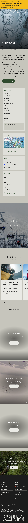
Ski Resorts (8, 49)
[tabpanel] (11, 282)
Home (3, 49)
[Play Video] (14, 220)
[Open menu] (25, 12)
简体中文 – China (21, 486)
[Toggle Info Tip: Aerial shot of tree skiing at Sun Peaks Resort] (2, 46)
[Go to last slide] (5, 303)
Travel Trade (17, 480)
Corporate (17, 484)
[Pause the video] (27, 402)
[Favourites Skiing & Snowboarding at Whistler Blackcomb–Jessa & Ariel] (20, 265)
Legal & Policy (4, 486)
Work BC (3, 494)
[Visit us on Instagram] (5, 505)
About (2, 484)
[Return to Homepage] (14, 11)
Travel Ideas (17, 492)
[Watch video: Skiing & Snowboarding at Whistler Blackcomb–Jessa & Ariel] (19, 297)
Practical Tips (18, 494)
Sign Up (14, 467)
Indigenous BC (4, 499)
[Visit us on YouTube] (2, 505)
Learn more (9, 7)
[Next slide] (24, 303)
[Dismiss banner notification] (26, 2)
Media (16, 482)
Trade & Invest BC (5, 492)
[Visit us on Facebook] (12, 505)
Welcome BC (4, 497)
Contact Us (3, 480)
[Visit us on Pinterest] (9, 505)
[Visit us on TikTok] (15, 505)
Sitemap (3, 482)
